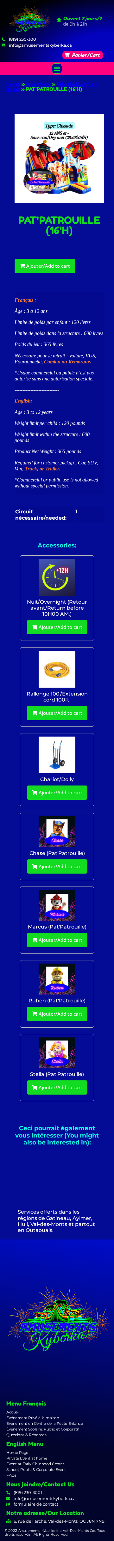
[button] (82, 55)
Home (13, 84)
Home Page (17, 1452)
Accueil (12, 1412)
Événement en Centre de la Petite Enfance (44, 1423)
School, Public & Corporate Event (36, 1469)
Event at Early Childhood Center (35, 1463)
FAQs (11, 1475)
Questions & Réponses (26, 1434)
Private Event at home (26, 1458)
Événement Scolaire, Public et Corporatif (42, 1429)
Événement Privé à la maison (32, 1417)
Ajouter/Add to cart (47, 266)
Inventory (38, 84)
